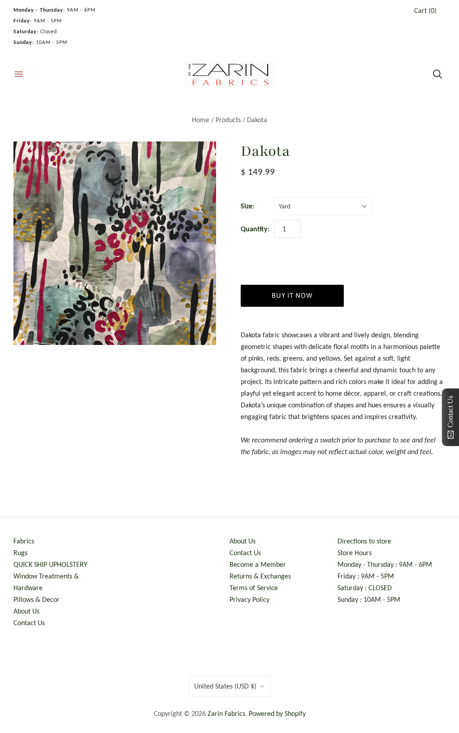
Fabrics (23, 541)
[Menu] (18, 74)
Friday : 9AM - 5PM (366, 576)
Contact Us (29, 622)
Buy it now (292, 295)
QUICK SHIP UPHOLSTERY (50, 564)
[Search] (437, 74)
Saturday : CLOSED (365, 587)
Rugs (20, 552)
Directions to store (364, 541)
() (425, 10)
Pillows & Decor (36, 599)
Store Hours (355, 552)
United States (225, 686)
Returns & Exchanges (260, 576)
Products (228, 119)
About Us (26, 611)
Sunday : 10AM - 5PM (369, 599)
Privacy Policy (249, 599)
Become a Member (258, 564)
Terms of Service (254, 587)
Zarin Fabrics (226, 713)
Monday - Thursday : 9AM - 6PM (385, 564)
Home (200, 119)
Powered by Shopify (277, 713)
